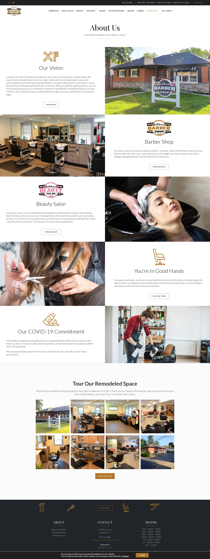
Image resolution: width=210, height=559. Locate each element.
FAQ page (108, 547)
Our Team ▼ (91, 11)
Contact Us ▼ (152, 11)
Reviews (130, 11)
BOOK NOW (198, 3)
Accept (142, 555)
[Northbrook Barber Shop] (14, 11)
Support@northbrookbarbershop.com (105, 540)
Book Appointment (117, 11)
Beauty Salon (67, 11)
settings (125, 556)
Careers (140, 11)
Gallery (102, 11)
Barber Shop (54, 11)
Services (79, 11)
